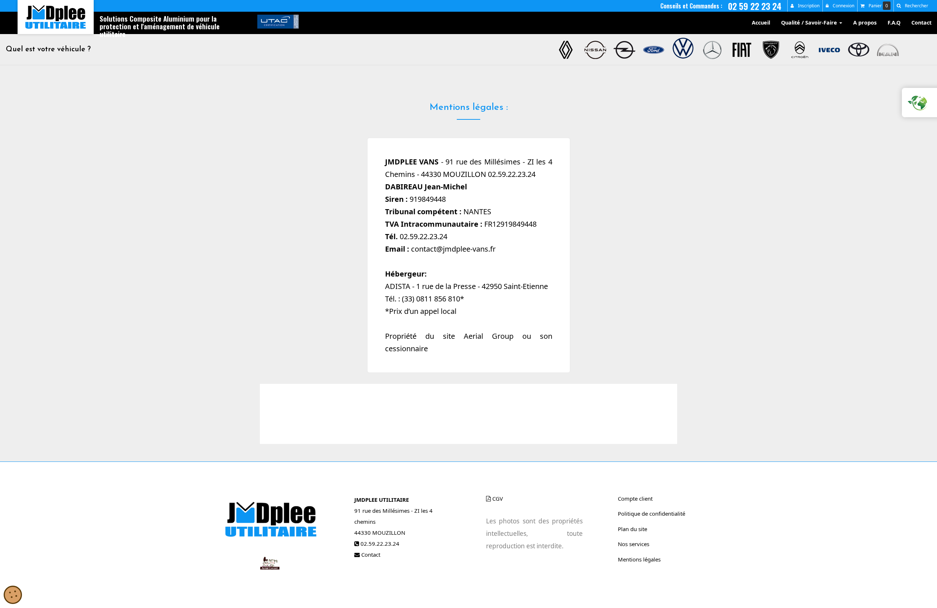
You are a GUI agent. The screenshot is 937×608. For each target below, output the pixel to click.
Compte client (635, 498)
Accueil (761, 22)
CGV (497, 498)
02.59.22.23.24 (380, 543)
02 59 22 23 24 (754, 6)
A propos (865, 22)
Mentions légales (639, 559)
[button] (912, 6)
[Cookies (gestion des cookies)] (13, 595)
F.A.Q (894, 22)
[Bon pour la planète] (916, 102)
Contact (921, 22)
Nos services (633, 544)
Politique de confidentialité (651, 513)
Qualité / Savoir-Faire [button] (810, 22)
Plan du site (632, 529)
